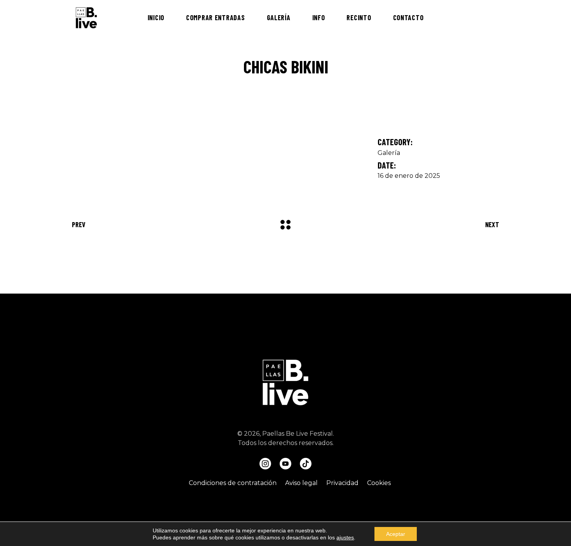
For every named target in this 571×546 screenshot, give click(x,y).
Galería (389, 152)
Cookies (379, 483)
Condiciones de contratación (233, 483)
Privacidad (342, 483)
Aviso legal (301, 483)
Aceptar (395, 534)
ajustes (345, 537)
